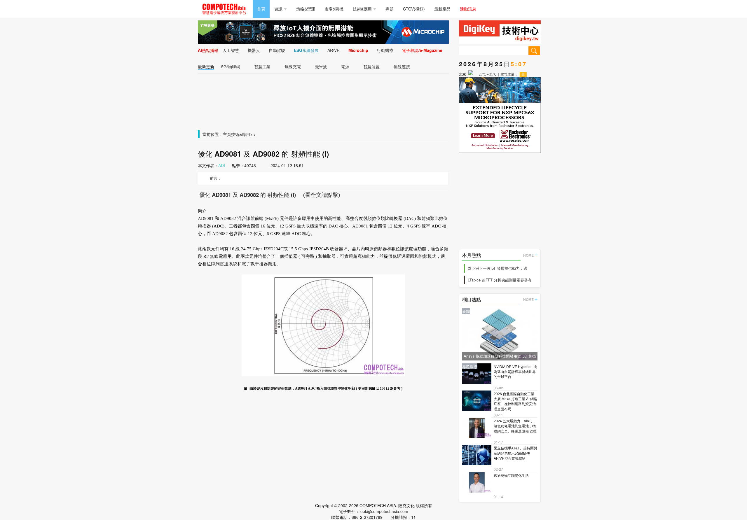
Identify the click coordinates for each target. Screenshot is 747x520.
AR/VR (333, 50)
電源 (345, 66)
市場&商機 (333, 9)
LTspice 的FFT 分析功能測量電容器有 (500, 280)
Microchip (358, 50)
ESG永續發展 (306, 50)
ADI (221, 165)
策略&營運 (305, 9)
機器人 (254, 50)
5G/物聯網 (230, 66)
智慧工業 (262, 66)
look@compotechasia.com (383, 511)
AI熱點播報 (208, 50)
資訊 (278, 9)
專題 (389, 9)
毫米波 (321, 66)
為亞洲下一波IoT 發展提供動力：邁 (497, 268)
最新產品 (442, 9)
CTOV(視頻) (414, 9)
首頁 (261, 9)
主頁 (227, 134)
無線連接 (402, 66)
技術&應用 (362, 9)
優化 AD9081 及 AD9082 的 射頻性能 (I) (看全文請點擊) (269, 195)
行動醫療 (385, 50)
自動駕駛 (277, 50)
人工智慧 (231, 50)
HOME (528, 255)
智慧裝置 (371, 66)
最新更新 (206, 66)
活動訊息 (468, 9)
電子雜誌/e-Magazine (422, 50)
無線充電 (293, 66)
